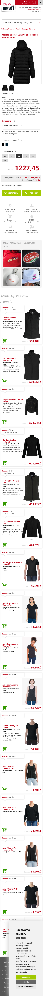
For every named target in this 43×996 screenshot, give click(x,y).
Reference (7, 983)
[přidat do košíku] (4, 341)
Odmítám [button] (25, 982)
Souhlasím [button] (26, 977)
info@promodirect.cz (34, 10)
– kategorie (18, 23)
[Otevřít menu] (40, 2)
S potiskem (33, 193)
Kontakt (7, 991)
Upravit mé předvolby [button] (26, 986)
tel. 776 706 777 (34, 12)
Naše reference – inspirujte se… (19, 245)
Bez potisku (12, 193)
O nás (6, 974)
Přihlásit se (32, 4)
